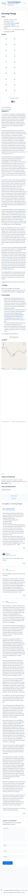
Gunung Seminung (16, 216)
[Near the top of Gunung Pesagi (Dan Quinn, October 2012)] (18, 87)
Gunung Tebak (6, 267)
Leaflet (14, 368)
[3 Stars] (8, 29)
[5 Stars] (11, 29)
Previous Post (14, 495)
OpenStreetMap (19, 368)
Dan (7, 569)
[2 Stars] (6, 29)
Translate (9, 109)
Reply (24, 548)
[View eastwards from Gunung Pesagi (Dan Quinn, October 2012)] (18, 92)
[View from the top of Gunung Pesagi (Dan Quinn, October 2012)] (10, 64)
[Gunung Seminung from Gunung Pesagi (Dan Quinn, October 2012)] (10, 92)
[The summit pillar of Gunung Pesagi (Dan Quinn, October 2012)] (18, 58)
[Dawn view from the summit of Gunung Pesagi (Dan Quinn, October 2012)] (10, 52)
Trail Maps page (20, 291)
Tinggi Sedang (16, 23)
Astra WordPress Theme (19, 892)
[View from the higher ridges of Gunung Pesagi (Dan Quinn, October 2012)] (10, 87)
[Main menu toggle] (25, 3)
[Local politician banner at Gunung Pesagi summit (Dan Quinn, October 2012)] (10, 58)
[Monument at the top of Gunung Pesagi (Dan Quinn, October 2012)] (10, 46)
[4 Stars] (9, 29)
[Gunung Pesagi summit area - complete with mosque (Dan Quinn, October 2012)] (18, 52)
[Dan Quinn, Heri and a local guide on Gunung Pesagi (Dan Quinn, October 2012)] (10, 69)
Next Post (14, 498)
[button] (14, 355)
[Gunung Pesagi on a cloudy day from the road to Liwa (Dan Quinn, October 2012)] (10, 41)
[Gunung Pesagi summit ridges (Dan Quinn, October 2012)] (18, 81)
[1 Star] (5, 29)
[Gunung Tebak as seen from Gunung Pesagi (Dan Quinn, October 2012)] (18, 64)
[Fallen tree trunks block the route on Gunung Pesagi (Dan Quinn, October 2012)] (18, 75)
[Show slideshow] (14, 98)
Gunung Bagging (13, 2)
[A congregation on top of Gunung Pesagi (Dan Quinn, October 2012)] (18, 46)
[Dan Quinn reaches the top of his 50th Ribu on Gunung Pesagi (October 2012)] (18, 41)
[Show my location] (24, 344)
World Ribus (7, 31)
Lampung (13, 24)
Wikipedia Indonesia (6, 489)
